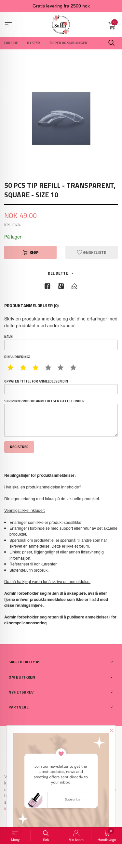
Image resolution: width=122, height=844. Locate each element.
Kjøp (34, 252)
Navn (8, 336)
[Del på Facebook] (47, 287)
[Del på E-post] (74, 287)
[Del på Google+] (61, 287)
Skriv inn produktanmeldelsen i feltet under (44, 401)
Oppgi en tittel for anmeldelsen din (36, 381)
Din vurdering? (17, 357)
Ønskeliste (94, 252)
